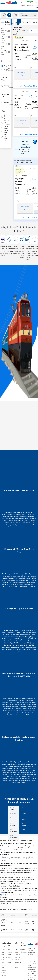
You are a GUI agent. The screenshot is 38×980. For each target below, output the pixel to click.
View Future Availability (27, 218)
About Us (17, 947)
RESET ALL (13, 23)
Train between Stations (3, 970)
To (14, 13)
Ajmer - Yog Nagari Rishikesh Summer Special (21, 180)
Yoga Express (19, 96)
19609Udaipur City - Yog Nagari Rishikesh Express (4, 922)
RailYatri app (8, 861)
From (3, 13)
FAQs (16, 952)
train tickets (9, 870)
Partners (17, 954)
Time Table (34, 47)
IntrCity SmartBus (30, 4)
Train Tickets (22, 4)
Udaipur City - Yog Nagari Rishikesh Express (21, 47)
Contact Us (18, 949)
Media (16, 967)
